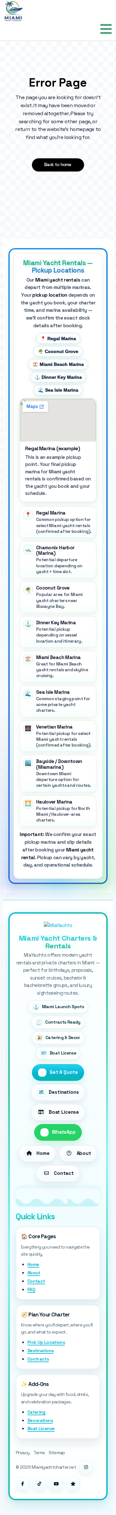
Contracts (38, 1359)
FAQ (31, 1289)
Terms (39, 1452)
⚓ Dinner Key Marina (58, 377)
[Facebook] (22, 1484)
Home (33, 1264)
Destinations (40, 1350)
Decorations (40, 1420)
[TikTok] (39, 1484)
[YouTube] (56, 1484)
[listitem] (58, 522)
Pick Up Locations (46, 1342)
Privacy (23, 1452)
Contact (36, 1281)
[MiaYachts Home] (58, 926)
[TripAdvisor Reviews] (73, 1484)
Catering (36, 1412)
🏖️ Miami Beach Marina (58, 364)
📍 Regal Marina (58, 338)
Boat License (40, 1428)
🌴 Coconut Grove (58, 351)
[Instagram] (86, 1467)
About (33, 1273)
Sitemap (57, 1452)
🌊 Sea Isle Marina (58, 390)
